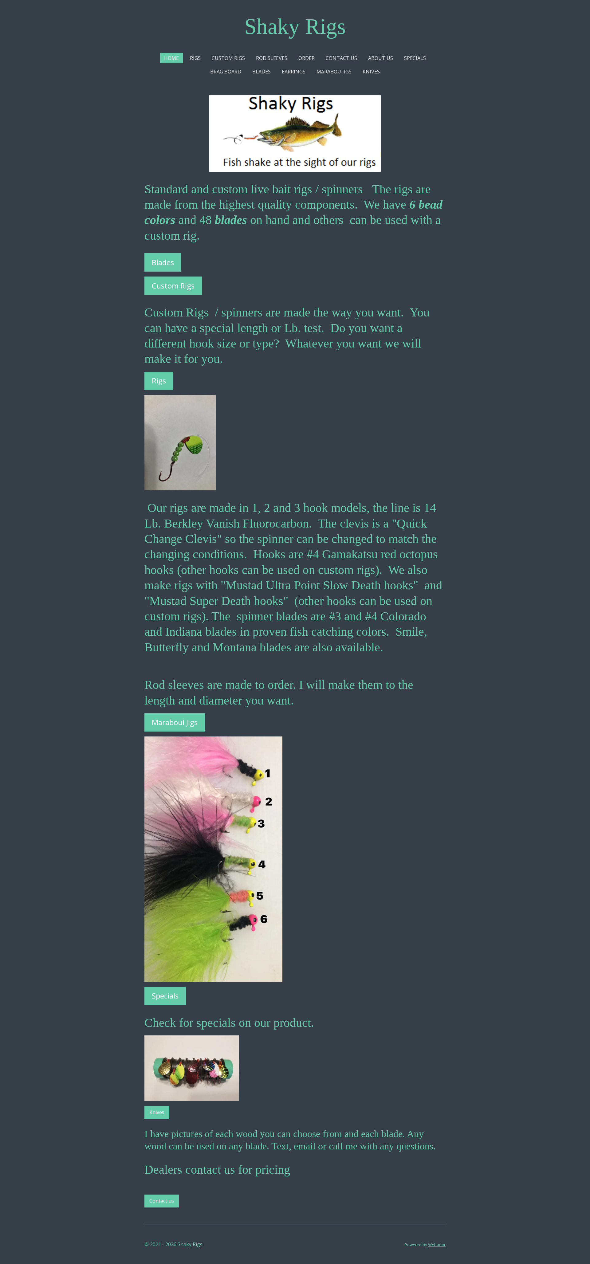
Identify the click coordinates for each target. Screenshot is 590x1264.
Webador (437, 1244)
